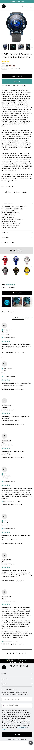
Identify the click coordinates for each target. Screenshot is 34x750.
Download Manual (8, 242)
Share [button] (22, 352)
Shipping (4, 68)
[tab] (18, 318)
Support (5, 679)
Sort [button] (3, 312)
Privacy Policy (21, 727)
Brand (4, 684)
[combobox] (5, 705)
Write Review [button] (17, 293)
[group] (17, 285)
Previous (1, 266)
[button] (6, 302)
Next (31, 266)
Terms (4, 729)
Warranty (5, 237)
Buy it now (17, 81)
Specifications (7, 203)
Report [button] (18, 352)
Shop (4, 674)
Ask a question (7, 186)
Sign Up (17, 734)
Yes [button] (15, 352)
